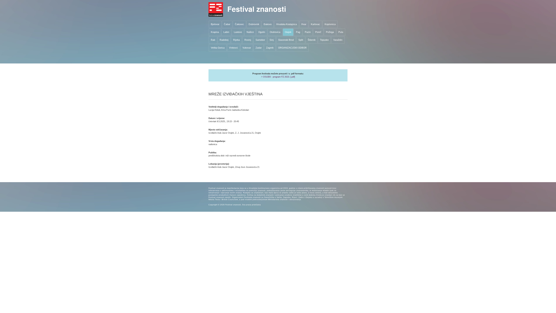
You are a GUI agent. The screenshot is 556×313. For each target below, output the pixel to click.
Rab (213, 40)
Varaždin (337, 40)
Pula (340, 32)
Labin (226, 32)
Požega (330, 32)
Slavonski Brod (286, 40)
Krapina (215, 32)
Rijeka (236, 40)
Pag (298, 32)
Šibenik (312, 40)
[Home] (216, 9)
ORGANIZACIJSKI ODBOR (292, 48)
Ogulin (261, 32)
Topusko (324, 40)
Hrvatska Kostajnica (286, 24)
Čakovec (239, 24)
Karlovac (315, 24)
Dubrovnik (254, 24)
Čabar (227, 24)
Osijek (288, 32)
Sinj (272, 40)
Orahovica (275, 32)
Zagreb (270, 48)
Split (300, 40)
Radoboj (224, 40)
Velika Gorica (218, 48)
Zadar (259, 48)
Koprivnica (330, 24)
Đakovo (268, 24)
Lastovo (238, 32)
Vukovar (247, 48)
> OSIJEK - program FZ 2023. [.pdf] (278, 77)
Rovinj (247, 40)
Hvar (303, 24)
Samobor (260, 40)
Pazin (308, 32)
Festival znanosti (256, 9)
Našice (250, 32)
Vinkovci (233, 48)
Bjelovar (215, 24)
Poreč (318, 32)
